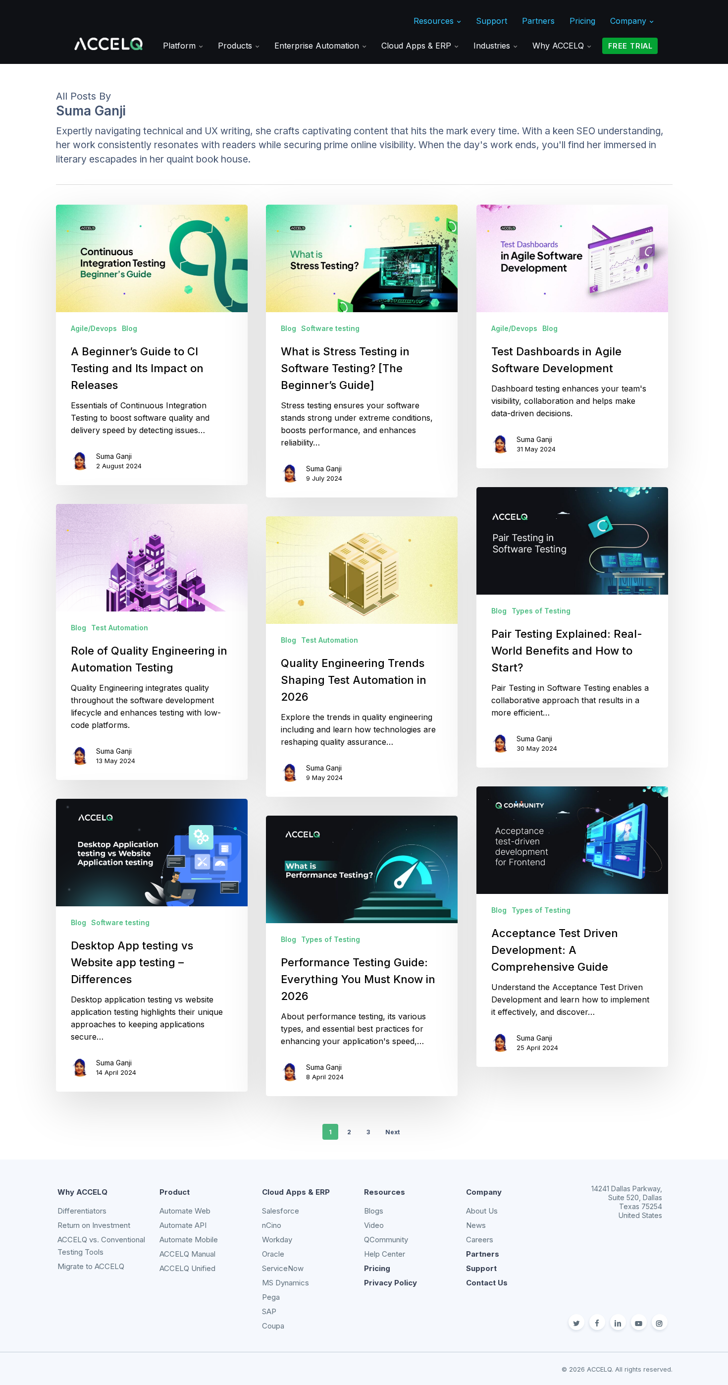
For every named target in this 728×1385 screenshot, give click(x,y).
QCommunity (386, 1239)
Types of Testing (541, 611)
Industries (493, 46)
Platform (180, 46)
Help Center (384, 1254)
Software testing (330, 328)
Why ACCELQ (559, 46)
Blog (129, 328)
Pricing (582, 21)
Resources (435, 21)
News (476, 1225)
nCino (271, 1225)
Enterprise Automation (318, 46)
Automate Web (184, 1211)
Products (236, 46)
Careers (479, 1239)
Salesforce (280, 1211)
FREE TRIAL (630, 46)
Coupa (273, 1325)
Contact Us (487, 1282)
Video (374, 1225)
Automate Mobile (188, 1239)
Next (392, 1132)
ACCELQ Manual (187, 1254)
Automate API (183, 1225)
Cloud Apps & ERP (417, 46)
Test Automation (119, 627)
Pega (271, 1297)
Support (491, 21)
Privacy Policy (390, 1282)
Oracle (273, 1254)
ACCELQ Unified (187, 1268)
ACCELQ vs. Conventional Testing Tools (101, 1246)
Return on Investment (93, 1225)
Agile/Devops (94, 328)
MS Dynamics (285, 1282)
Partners (538, 21)
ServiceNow (283, 1268)
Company (629, 21)
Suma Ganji (114, 456)
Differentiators (81, 1211)
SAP (269, 1311)
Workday (277, 1239)
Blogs (373, 1211)
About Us (482, 1211)
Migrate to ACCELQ (90, 1266)
